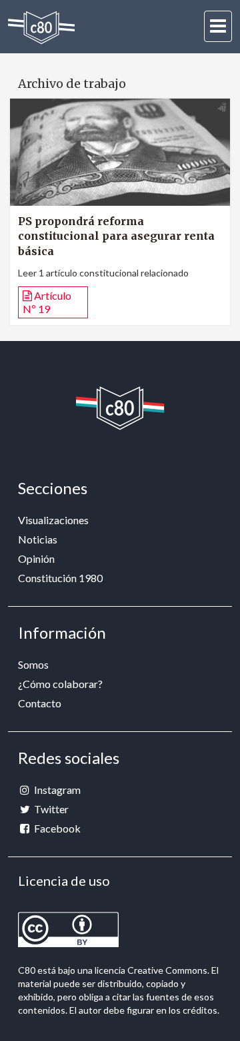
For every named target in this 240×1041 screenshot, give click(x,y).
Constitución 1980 (60, 577)
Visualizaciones (53, 520)
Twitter (50, 809)
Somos (33, 664)
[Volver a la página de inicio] (41, 28)
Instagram (56, 789)
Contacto (39, 703)
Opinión (36, 558)
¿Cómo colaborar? (60, 683)
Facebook (56, 828)
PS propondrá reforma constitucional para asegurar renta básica (116, 236)
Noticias (37, 539)
